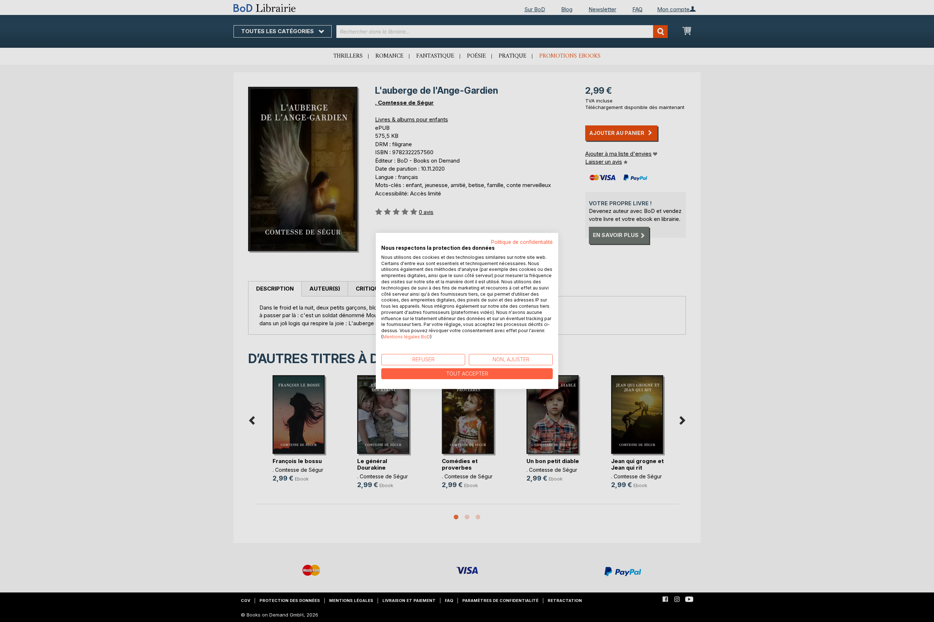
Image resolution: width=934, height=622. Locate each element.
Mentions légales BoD (406, 336)
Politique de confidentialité (522, 242)
